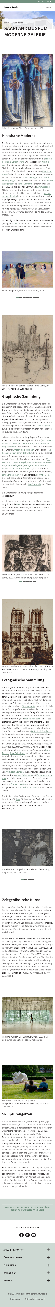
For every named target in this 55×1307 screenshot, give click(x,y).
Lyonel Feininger (30, 177)
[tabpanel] (27, 273)
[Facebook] (21, 1235)
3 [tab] (24, 297)
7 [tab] (37, 297)
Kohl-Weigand (43, 186)
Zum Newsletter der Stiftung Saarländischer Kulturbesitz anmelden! (27, 1208)
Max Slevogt (14, 443)
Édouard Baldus (18, 784)
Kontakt (41, 1)
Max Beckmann (34, 462)
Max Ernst (13, 468)
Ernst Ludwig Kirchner (23, 449)
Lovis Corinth (18, 161)
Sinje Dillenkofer (17, 753)
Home (49, 1)
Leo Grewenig (34, 484)
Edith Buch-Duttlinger (41, 731)
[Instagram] (27, 1235)
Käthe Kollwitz (25, 468)
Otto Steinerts (28, 706)
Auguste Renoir (9, 446)
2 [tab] (20, 297)
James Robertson (23, 774)
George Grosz (30, 465)
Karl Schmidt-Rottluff (22, 452)
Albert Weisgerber (14, 465)
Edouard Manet (41, 443)
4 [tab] (27, 297)
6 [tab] (34, 297)
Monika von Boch (32, 718)
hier (16, 223)
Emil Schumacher (10, 474)
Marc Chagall (20, 462)
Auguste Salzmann (15, 771)
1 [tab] (17, 297)
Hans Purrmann (24, 183)
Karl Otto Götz (42, 474)
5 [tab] (30, 297)
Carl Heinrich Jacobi (28, 787)
